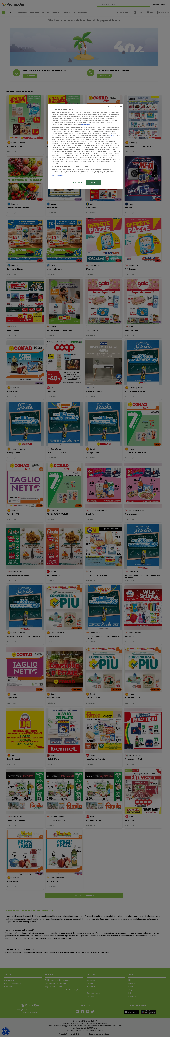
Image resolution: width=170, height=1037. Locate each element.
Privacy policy (85, 124)
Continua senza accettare (115, 106)
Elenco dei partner (58, 175)
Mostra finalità (77, 182)
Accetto (93, 182)
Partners (111, 135)
